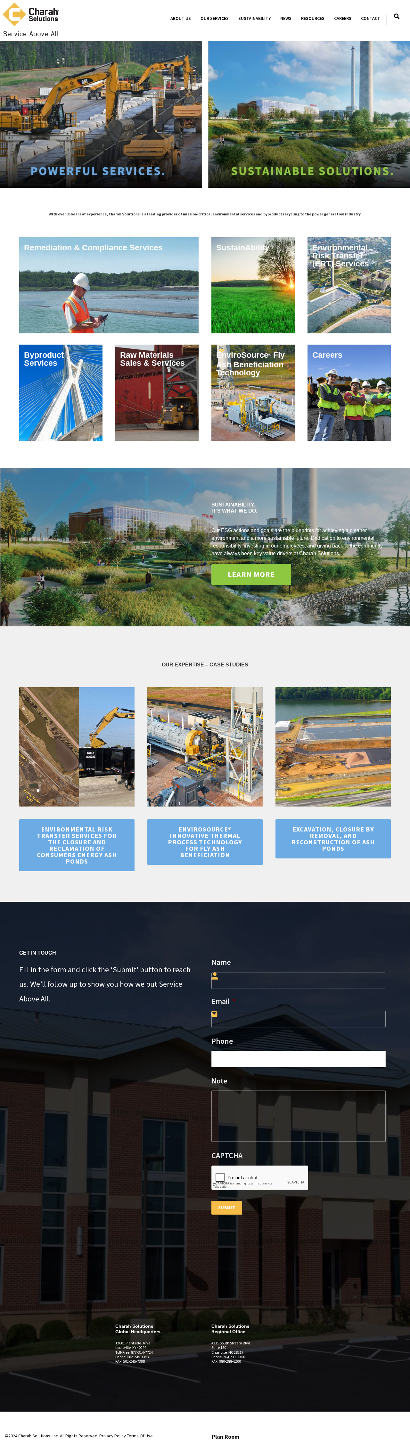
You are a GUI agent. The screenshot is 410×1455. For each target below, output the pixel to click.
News (285, 18)
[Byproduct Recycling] (60, 393)
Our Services (215, 18)
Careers (342, 18)
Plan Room (225, 1436)
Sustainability (254, 18)
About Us (180, 18)
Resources (312, 18)
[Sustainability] (253, 285)
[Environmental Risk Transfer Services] (349, 285)
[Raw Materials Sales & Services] (157, 393)
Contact (370, 18)
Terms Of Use (140, 1436)
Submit (226, 1207)
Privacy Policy (112, 1436)
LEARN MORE (251, 574)
